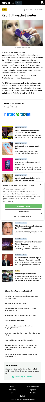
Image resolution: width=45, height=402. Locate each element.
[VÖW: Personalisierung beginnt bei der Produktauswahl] (7, 228)
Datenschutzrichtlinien (33, 386)
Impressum (33, 389)
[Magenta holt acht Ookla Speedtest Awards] (7, 164)
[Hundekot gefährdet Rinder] (7, 276)
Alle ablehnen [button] (23, 211)
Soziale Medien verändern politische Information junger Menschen (28, 180)
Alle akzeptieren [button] (23, 206)
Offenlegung (12, 389)
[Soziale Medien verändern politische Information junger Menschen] (7, 180)
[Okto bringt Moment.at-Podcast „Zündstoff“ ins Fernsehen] (7, 132)
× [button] (40, 184)
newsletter (12, 365)
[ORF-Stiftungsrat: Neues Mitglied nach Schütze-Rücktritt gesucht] (7, 260)
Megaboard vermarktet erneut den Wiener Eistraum (28, 243)
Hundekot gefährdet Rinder (25, 274)
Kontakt (22, 396)
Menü (42, 2)
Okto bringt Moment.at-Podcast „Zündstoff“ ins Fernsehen (27, 131)
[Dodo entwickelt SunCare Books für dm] (7, 148)
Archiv (12, 386)
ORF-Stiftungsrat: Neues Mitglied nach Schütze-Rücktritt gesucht (28, 259)
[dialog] (22, 201)
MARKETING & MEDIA (20, 127)
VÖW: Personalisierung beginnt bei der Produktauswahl (28, 227)
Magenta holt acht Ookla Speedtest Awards (27, 163)
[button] (22, 216)
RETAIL (4, 9)
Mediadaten (33, 393)
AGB (12, 393)
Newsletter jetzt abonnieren (22, 377)
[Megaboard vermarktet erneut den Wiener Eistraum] (7, 244)
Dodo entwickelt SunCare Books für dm (27, 147)
